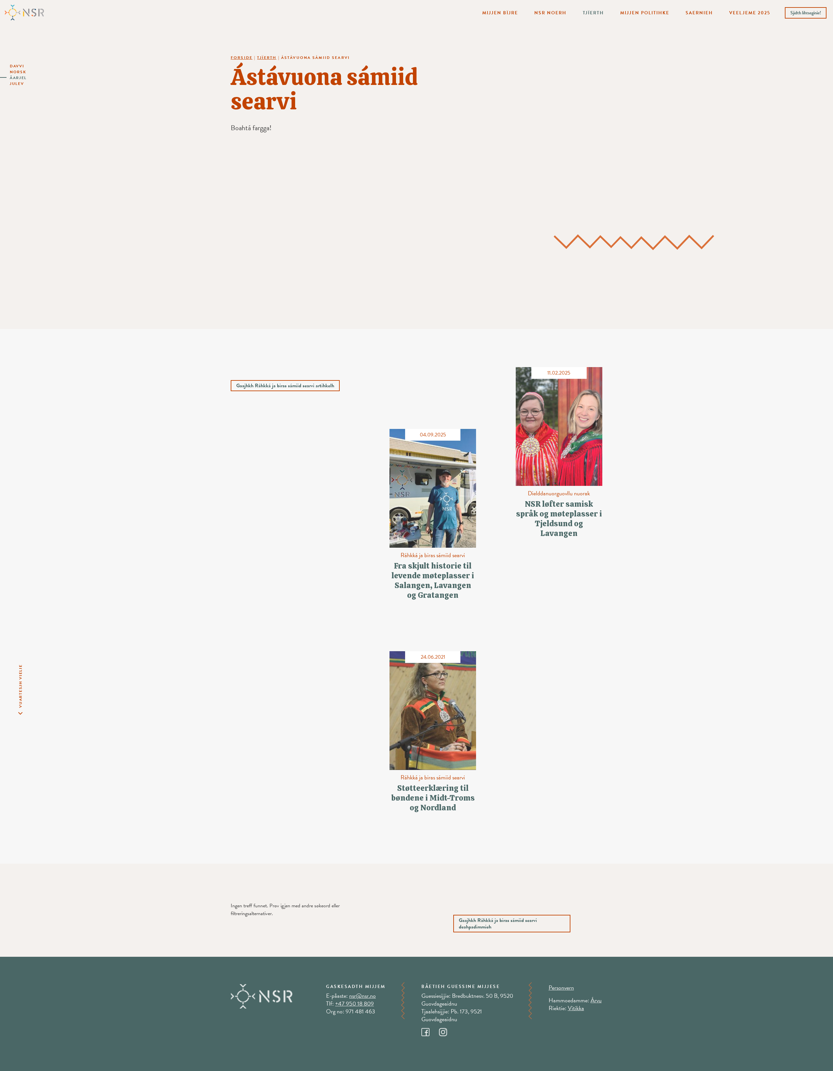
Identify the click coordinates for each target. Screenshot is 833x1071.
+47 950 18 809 (354, 1003)
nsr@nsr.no (362, 995)
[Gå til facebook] (430, 1030)
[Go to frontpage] (24, 12)
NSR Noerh (550, 12)
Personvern (561, 987)
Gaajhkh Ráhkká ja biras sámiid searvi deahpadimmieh (498, 923)
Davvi (17, 66)
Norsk (18, 72)
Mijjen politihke (644, 12)
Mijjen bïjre (500, 12)
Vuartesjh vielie (20, 686)
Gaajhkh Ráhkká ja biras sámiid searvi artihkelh (285, 386)
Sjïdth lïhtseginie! (805, 12)
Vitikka (576, 1008)
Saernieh (699, 12)
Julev (17, 84)
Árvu (596, 1000)
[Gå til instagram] (447, 1030)
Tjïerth (593, 12)
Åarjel (18, 78)
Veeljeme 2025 (749, 12)
